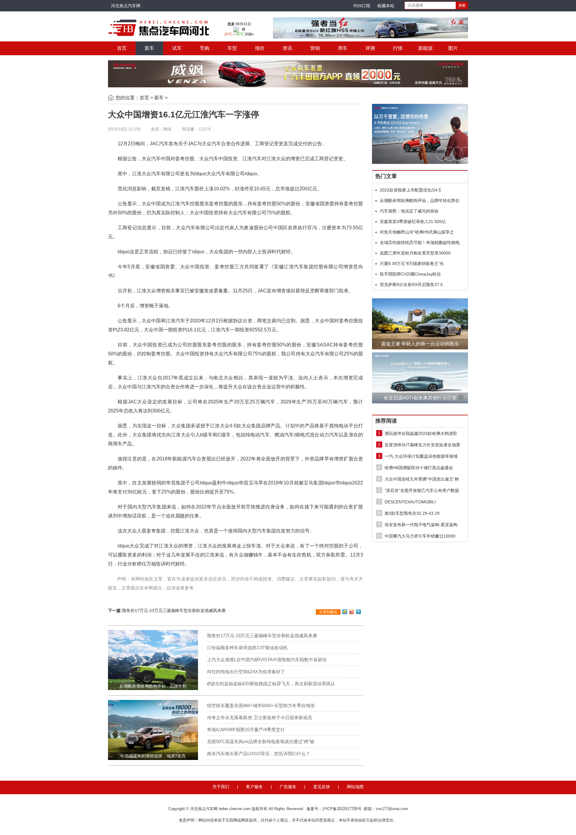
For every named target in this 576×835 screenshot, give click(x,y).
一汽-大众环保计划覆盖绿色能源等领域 (421, 456)
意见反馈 (321, 786)
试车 (177, 48)
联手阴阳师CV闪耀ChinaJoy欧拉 (410, 274)
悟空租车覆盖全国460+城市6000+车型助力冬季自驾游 (261, 705)
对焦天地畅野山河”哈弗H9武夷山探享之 (417, 232)
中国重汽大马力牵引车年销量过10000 (420, 536)
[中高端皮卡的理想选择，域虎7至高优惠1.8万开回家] (153, 729)
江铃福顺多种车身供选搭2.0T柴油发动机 (247, 647)
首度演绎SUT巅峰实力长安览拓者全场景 (422, 444)
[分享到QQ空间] (344, 611)
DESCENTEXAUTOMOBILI (410, 501)
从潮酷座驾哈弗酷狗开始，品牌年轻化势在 (420, 200)
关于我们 (220, 786)
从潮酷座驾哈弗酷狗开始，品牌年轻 (153, 686)
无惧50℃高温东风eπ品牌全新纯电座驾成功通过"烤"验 (260, 741)
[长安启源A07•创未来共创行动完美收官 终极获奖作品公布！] (420, 377)
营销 (315, 48)
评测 (370, 48)
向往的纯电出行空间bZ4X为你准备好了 (246, 671)
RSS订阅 (361, 5)
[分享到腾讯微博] (358, 611)
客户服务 (254, 786)
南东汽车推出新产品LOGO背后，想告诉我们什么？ (258, 753)
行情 (398, 48)
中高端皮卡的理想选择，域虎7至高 (153, 756)
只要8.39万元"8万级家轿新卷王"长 (412, 263)
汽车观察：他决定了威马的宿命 (409, 211)
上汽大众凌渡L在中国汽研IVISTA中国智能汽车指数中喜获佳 (267, 659)
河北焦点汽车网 (125, 5)
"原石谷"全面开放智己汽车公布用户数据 (422, 490)
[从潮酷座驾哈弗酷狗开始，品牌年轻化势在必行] (153, 659)
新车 (149, 48)
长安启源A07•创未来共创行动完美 (420, 397)
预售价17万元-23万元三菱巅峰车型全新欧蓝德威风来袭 (174, 610)
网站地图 (355, 786)
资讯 (287, 48)
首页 (122, 48)
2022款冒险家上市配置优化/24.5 (410, 190)
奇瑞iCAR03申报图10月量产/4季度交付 (246, 729)
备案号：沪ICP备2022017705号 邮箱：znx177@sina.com (357, 808)
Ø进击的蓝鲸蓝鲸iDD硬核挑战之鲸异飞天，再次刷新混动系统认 (271, 683)
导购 (204, 48)
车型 (232, 48)
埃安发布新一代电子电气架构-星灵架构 (421, 524)
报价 (260, 48)
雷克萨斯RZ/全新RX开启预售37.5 (411, 284)
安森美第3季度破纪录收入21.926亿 (413, 221)
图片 (453, 48)
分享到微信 (328, 612)
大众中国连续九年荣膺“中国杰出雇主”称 (422, 479)
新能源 (425, 48)
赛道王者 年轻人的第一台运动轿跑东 (420, 343)
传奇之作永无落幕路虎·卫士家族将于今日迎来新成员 (259, 717)
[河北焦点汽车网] (159, 27)
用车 (342, 48)
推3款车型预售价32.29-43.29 (412, 513)
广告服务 (288, 786)
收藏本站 (385, 5)
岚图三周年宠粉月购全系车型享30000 (415, 253)
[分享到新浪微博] (351, 611)
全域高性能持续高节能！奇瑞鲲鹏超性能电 (420, 242)
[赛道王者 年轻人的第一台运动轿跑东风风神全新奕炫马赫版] (420, 323)
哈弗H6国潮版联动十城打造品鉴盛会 (419, 467)
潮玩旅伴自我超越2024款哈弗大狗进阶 (421, 433)
